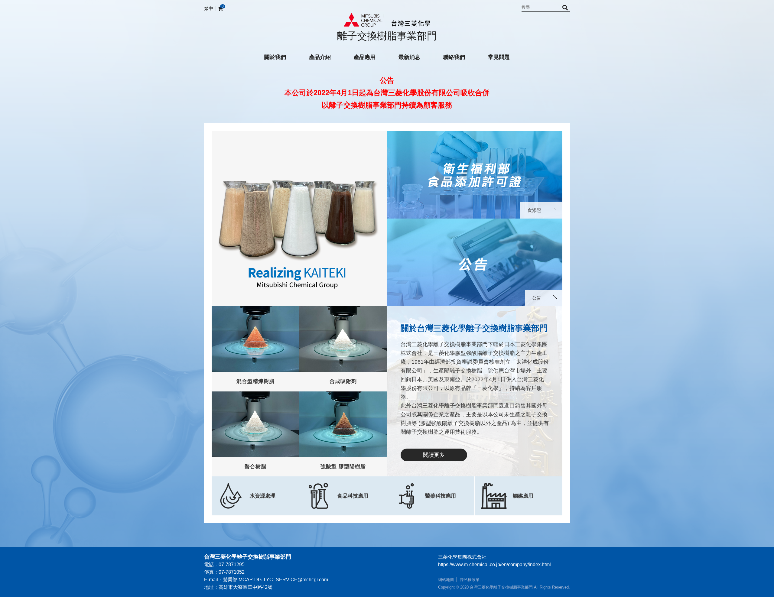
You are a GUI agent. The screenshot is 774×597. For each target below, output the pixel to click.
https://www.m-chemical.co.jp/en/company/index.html (494, 564)
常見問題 (499, 57)
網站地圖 (446, 579)
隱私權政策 (470, 579)
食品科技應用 (352, 496)
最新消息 (409, 57)
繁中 (208, 8)
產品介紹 (320, 57)
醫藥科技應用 (440, 496)
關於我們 (275, 57)
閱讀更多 (434, 455)
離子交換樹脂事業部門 (387, 35)
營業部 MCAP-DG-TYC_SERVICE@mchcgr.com (275, 579)
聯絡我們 (454, 57)
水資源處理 (262, 496)
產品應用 (365, 57)
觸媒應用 (523, 496)
